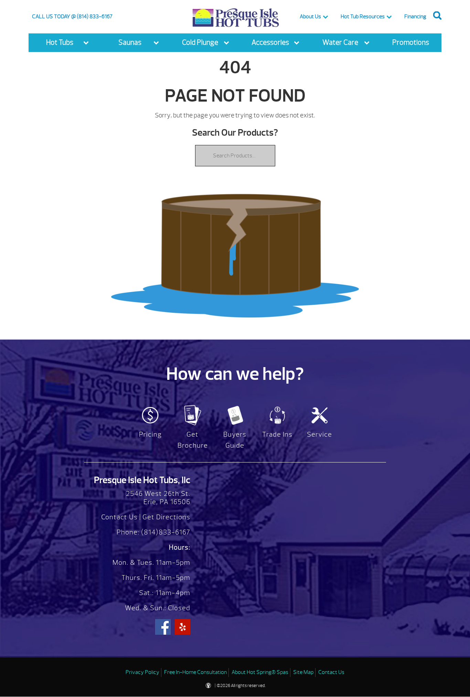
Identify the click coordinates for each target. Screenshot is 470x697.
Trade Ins (277, 434)
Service (319, 434)
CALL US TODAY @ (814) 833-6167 (72, 16)
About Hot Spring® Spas (260, 672)
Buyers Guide (234, 440)
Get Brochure (193, 440)
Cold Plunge (200, 42)
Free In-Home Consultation (195, 672)
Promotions (410, 42)
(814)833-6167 (164, 532)
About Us (310, 16)
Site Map (303, 672)
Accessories (270, 42)
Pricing (150, 434)
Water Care (340, 42)
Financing (415, 16)
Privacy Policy (142, 672)
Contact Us (119, 517)
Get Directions (166, 517)
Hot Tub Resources (363, 16)
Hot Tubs (59, 42)
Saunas (129, 42)
